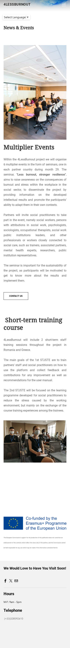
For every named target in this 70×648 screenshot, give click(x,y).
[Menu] (63, 4)
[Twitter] (11, 581)
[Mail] (16, 581)
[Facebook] (5, 581)
